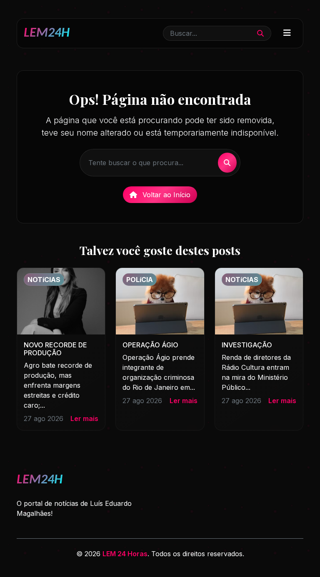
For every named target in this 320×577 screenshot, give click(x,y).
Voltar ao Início (165, 195)
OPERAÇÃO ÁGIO (150, 345)
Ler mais (84, 418)
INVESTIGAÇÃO (247, 345)
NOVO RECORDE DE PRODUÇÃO (55, 349)
